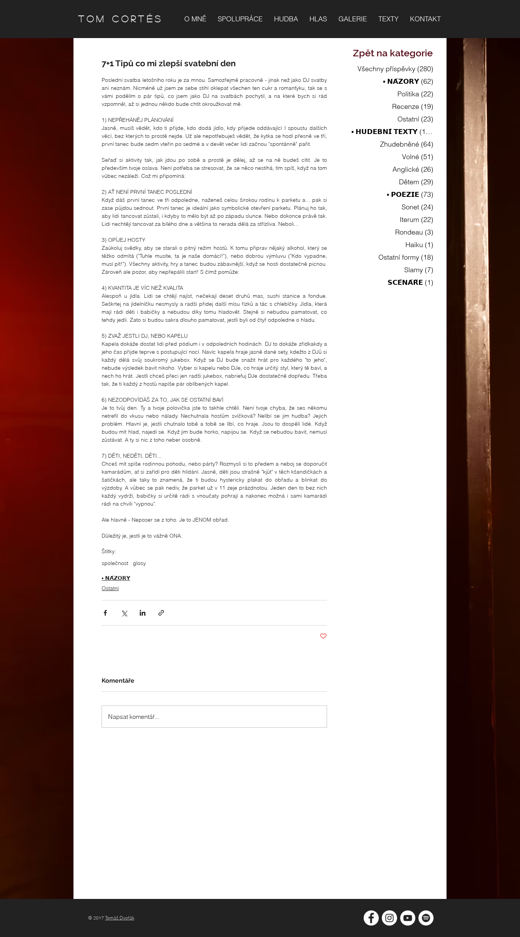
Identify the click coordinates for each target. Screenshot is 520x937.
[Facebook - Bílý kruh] (371, 918)
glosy (139, 563)
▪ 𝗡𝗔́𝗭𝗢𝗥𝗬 (116, 578)
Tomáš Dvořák (119, 918)
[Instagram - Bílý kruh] (389, 918)
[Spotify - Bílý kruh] (426, 918)
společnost (115, 563)
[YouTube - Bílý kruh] (407, 918)
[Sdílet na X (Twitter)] (124, 612)
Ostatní (110, 588)
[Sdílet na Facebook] (105, 612)
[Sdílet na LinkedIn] (142, 612)
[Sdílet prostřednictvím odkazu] (161, 612)
